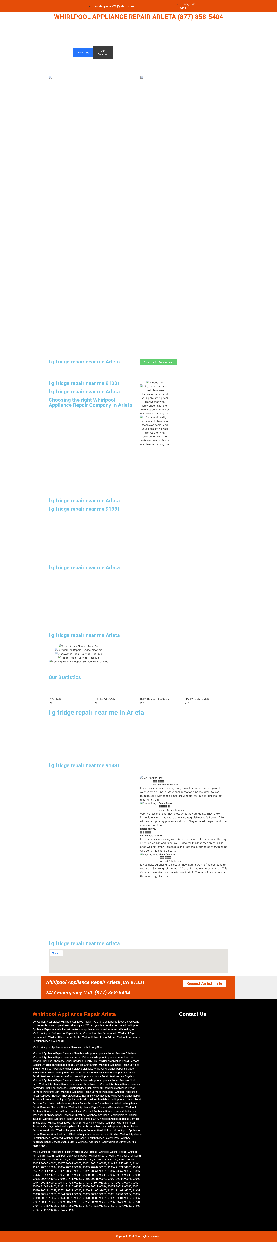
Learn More (83, 52)
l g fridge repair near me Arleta (84, 362)
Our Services (102, 52)
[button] (143, 827)
